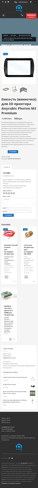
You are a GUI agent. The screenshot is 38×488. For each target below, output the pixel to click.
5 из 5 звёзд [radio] (14, 193)
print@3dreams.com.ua (7, 427)
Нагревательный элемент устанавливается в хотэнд (9, 259)
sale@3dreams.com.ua (9, 358)
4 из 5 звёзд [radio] (11, 193)
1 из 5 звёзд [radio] (4, 193)
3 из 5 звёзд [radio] (9, 193)
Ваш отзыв (7, 196)
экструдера (7, 264)
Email (5, 211)
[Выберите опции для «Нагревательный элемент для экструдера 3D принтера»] (14, 281)
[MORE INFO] (14, 339)
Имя (4, 208)
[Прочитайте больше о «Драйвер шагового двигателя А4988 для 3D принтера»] (10, 339)
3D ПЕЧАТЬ (31, 16)
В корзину (13, 151)
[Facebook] (2, 1)
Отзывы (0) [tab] (6, 167)
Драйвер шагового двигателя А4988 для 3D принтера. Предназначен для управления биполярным (9, 323)
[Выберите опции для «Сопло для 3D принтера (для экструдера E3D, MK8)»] (34, 281)
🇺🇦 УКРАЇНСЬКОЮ (22, 2)
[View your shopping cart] (22, 15)
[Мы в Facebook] (9, 458)
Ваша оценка (7, 190)
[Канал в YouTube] (5, 1)
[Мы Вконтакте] (12, 458)
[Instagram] (8, 1)
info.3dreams (9, 429)
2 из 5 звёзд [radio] (6, 193)
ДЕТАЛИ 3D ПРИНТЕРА (14, 159)
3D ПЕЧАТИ (24, 463)
